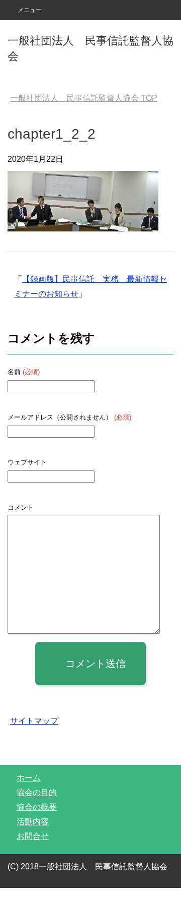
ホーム (29, 777)
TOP (83, 98)
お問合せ (33, 836)
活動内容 (33, 821)
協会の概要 (37, 807)
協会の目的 (37, 792)
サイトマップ (34, 720)
